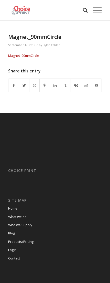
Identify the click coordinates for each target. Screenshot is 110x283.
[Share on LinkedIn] (55, 85)
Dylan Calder (51, 45)
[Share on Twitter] (24, 85)
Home (12, 208)
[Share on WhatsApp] (34, 85)
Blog (11, 233)
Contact (14, 258)
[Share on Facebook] (13, 85)
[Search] (83, 10)
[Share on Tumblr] (65, 85)
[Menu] (95, 10)
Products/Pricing (21, 241)
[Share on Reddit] (86, 85)
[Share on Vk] (76, 85)
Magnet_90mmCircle (34, 36)
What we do (17, 216)
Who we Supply (20, 225)
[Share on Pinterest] (45, 85)
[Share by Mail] (96, 85)
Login (12, 249)
